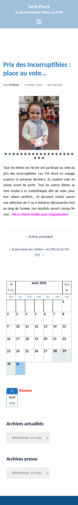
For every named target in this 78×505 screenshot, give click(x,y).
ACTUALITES (55, 85)
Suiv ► (67, 287)
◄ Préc (11, 287)
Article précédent (41, 237)
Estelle (14, 85)
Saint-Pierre (39, 7)
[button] (6, 154)
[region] (39, 128)
